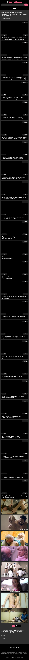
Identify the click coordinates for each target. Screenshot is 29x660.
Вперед (18, 625)
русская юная (21, 638)
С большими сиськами (9, 638)
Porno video (20, 657)
